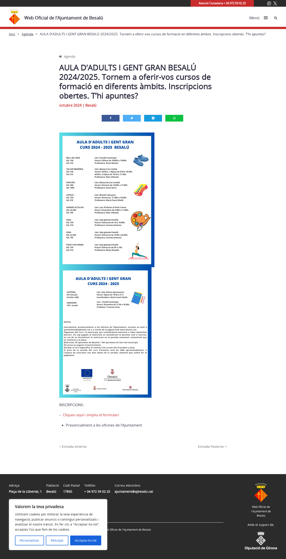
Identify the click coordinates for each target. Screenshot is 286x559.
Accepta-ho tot (86, 540)
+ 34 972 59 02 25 (97, 491)
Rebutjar (57, 540)
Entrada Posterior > (212, 446)
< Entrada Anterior (73, 446)
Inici (12, 34)
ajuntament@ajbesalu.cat (134, 491)
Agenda (27, 34)
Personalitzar (29, 540)
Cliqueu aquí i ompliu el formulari (90, 414)
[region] (58, 524)
